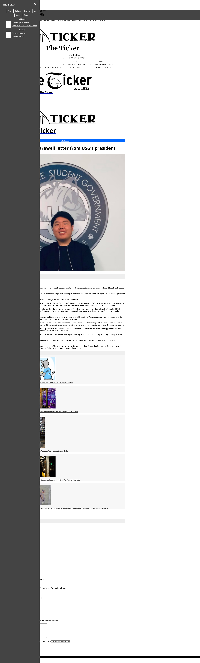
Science (49, 67)
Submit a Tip (72, 20)
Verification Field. (43, 641)
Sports (57, 67)
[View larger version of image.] (62, 213)
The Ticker (9, 4)
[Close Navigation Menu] (35, 4)
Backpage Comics (104, 64)
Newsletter (44, 20)
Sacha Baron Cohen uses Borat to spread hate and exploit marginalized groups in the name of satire (66, 508)
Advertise (61, 20)
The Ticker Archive (96, 20)
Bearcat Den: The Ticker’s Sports (24, 26)
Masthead (82, 20)
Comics (101, 61)
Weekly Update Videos (20, 22)
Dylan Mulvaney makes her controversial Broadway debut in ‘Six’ (51, 412)
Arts (42, 67)
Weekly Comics (103, 67)
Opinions (18, 11)
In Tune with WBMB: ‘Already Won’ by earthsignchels (46, 451)
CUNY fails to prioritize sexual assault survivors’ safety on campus (52, 480)
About (54, 20)
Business (27, 11)
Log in (41, 579)
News (10, 11)
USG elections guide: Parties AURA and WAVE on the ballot (48, 383)
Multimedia (75, 55)
